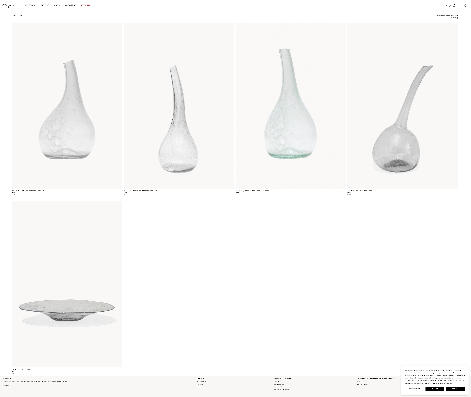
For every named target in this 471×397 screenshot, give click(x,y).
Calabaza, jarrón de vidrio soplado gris (140, 191)
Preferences (414, 389)
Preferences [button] (448, 383)
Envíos (276, 381)
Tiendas (199, 387)
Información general (281, 387)
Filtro (453, 18)
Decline (435, 389)
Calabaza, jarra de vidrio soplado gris (28, 191)
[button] (446, 5)
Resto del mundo (362, 384)
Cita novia (200, 384)
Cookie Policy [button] (456, 380)
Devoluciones (279, 384)
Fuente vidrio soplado (21, 369)
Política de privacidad (281, 390)
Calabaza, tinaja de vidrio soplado (361, 191)
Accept (455, 389)
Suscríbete (6, 385)
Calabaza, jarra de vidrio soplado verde (252, 191)
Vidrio (20, 16)
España (359, 381)
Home (14, 16)
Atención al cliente (203, 381)
